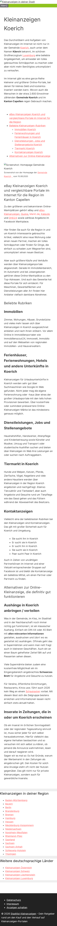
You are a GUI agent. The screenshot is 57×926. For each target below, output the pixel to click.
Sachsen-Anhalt (13, 846)
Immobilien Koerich (25, 129)
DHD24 (13, 217)
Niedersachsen (13, 829)
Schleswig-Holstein (15, 850)
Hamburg (10, 818)
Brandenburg (12, 811)
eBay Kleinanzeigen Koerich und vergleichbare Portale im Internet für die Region (29, 118)
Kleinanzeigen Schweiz (17, 871)
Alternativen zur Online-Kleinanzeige (29, 156)
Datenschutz (14, 900)
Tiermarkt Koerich (25, 148)
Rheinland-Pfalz (13, 836)
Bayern (9, 804)
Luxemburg (29, 55)
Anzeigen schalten (17, 907)
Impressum (13, 903)
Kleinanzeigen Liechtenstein (20, 874)
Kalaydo (45, 214)
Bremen (9, 814)
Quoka (24, 214)
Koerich (24, 47)
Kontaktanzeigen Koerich (29, 152)
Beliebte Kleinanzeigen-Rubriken (27, 125)
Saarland (10, 839)
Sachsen (9, 843)
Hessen (9, 821)
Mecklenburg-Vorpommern (19, 825)
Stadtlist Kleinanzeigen (23, 913)
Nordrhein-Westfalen (16, 832)
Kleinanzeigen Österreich (18, 867)
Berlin (8, 807)
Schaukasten (33, 691)
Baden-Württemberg (16, 800)
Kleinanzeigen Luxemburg (19, 878)
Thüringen (10, 854)
